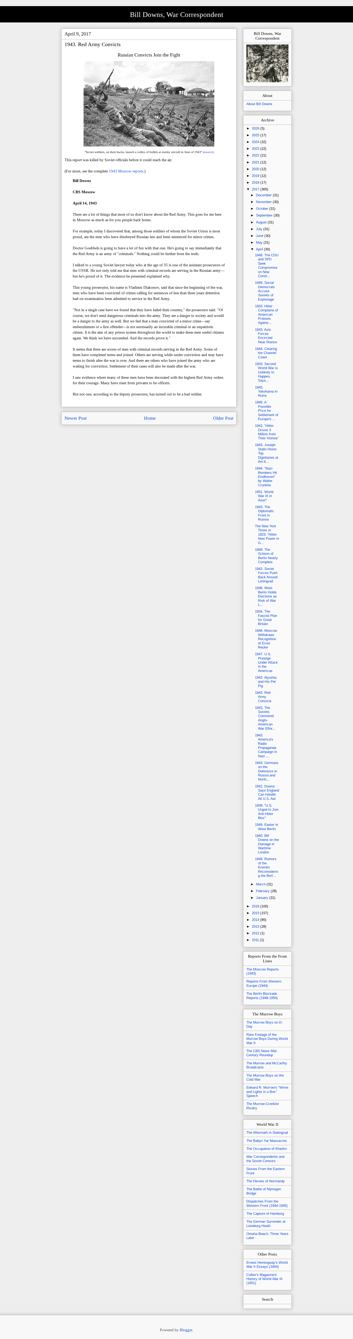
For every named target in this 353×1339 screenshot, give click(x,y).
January (262, 898)
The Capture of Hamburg (265, 1214)
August (262, 222)
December (264, 195)
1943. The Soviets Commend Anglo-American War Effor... (265, 718)
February (263, 891)
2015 (256, 913)
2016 (256, 906)
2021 (256, 162)
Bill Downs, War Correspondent (176, 15)
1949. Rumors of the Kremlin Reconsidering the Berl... (266, 867)
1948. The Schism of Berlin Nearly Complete (266, 556)
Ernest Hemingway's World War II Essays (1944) (267, 1265)
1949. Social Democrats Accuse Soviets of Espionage (265, 291)
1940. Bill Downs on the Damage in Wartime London (267, 844)
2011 (256, 940)
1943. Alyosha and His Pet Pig (265, 682)
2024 (256, 142)
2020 (256, 169)
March (261, 884)
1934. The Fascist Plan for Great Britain (266, 618)
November (264, 202)
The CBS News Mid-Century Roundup (261, 1053)
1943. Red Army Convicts (263, 697)
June (260, 236)
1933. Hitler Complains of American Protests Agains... (266, 314)
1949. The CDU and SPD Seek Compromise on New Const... (266, 265)
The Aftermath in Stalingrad (267, 1133)
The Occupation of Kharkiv (266, 1149)
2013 (256, 926)
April (260, 249)
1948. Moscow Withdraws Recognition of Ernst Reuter (266, 639)
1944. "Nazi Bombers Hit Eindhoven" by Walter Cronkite (266, 476)
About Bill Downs (259, 104)
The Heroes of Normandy (265, 1181)
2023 (256, 149)
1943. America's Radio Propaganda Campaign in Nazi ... (266, 745)
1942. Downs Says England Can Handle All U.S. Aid (267, 792)
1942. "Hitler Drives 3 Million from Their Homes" (267, 432)
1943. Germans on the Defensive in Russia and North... (266, 771)
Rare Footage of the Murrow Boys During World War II (267, 1039)
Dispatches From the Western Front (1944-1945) (267, 1203)
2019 (256, 176)
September (265, 215)
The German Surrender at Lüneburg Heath (265, 1224)
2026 (256, 128)
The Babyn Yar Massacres (266, 1141)
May (260, 242)
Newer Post (76, 418)
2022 (256, 155)
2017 (256, 189)
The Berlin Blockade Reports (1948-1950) (262, 996)
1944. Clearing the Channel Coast (266, 353)
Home (150, 418)
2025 (256, 135)
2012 (256, 933)
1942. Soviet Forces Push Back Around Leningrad (266, 575)
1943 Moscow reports (126, 171)
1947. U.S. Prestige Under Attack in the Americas (266, 662)
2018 (256, 182)
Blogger (186, 1330)
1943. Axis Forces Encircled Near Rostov (266, 336)
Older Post (223, 418)
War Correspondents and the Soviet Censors (265, 1159)
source (208, 152)
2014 (256, 920)
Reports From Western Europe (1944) (263, 983)
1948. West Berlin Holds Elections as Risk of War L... (266, 596)
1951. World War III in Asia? (264, 496)
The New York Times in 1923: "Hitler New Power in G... (267, 534)
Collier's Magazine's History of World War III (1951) (264, 1279)
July (259, 229)
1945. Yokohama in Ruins (266, 391)
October (262, 209)
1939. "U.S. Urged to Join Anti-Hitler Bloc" (266, 812)
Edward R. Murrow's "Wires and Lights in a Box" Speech (267, 1092)
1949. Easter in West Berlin (266, 827)
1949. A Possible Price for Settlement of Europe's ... (266, 410)
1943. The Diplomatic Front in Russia (264, 513)
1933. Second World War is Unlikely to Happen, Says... (266, 372)
